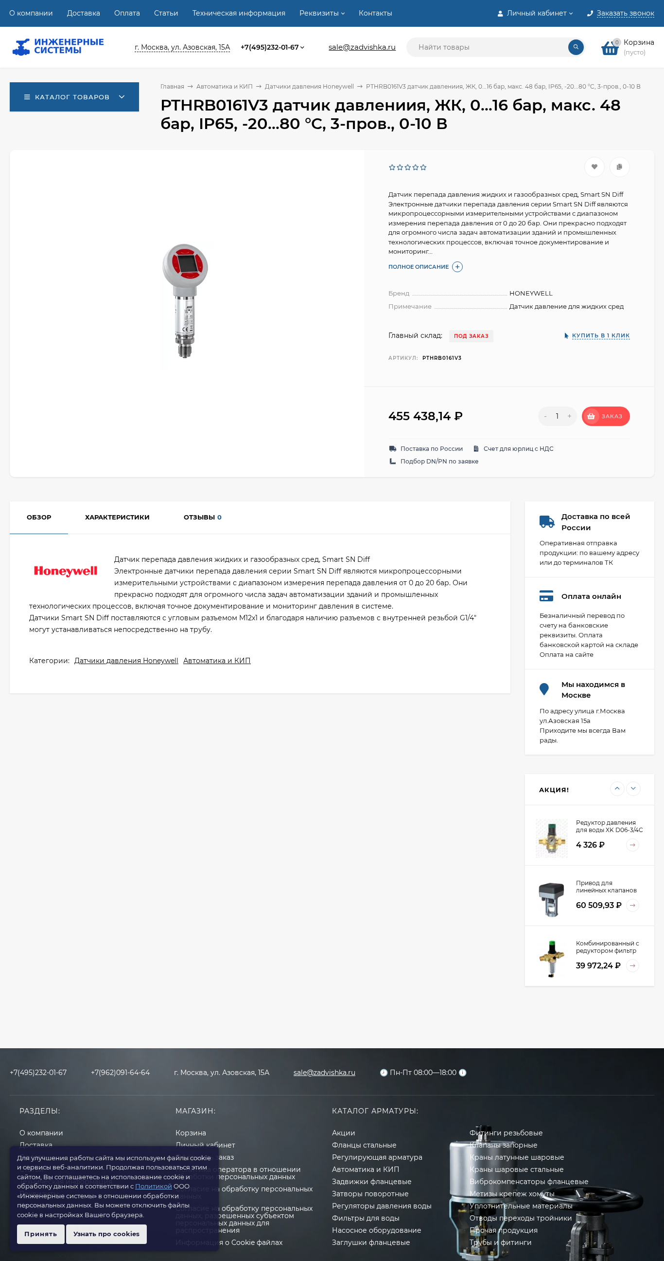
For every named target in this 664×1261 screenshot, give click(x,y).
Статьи (166, 13)
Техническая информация (238, 13)
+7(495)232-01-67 (270, 47)
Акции (343, 1133)
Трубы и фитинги (501, 1242)
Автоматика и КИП (224, 86)
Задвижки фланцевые (372, 1181)
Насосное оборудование (376, 1230)
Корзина (190, 1133)
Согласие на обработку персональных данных (244, 1193)
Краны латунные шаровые (517, 1157)
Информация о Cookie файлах (228, 1242)
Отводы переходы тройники (521, 1218)
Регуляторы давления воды (382, 1206)
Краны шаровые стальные (517, 1169)
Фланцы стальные (364, 1145)
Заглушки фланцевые (371, 1242)
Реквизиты (319, 13)
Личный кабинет (205, 1145)
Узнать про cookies (106, 1234)
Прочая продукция (504, 1230)
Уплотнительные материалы (521, 1206)
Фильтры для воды (366, 1218)
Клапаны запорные (504, 1145)
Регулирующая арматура (377, 1157)
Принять (40, 1234)
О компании (31, 13)
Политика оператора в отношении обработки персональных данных (238, 1173)
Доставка (83, 13)
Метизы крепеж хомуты (512, 1193)
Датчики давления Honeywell (309, 86)
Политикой (153, 1186)
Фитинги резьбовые (506, 1133)
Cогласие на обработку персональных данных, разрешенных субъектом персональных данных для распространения (244, 1219)
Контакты (375, 13)
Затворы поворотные (370, 1193)
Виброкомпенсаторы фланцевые (529, 1181)
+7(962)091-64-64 (120, 1072)
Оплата (127, 13)
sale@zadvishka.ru (362, 47)
